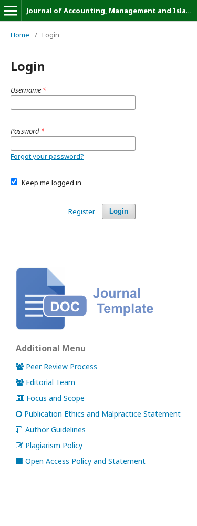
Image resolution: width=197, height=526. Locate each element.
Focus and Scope (55, 398)
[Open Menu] (10, 10)
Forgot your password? (47, 156)
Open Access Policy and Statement (85, 461)
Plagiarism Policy (53, 445)
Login (118, 211)
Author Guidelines (55, 429)
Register (81, 211)
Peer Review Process (61, 366)
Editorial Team (50, 382)
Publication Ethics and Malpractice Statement (102, 414)
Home (20, 34)
